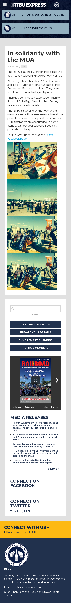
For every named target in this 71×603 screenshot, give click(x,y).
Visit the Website (37, 14)
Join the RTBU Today (35, 324)
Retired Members (35, 347)
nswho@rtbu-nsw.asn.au (27, 587)
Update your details (35, 332)
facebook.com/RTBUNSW (23, 532)
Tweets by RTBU (20, 511)
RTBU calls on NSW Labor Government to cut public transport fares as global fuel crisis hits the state (35, 453)
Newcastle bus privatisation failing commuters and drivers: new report (32, 461)
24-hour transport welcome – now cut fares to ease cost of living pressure (34, 445)
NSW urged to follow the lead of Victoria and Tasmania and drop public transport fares (35, 437)
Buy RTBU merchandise (35, 340)
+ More (53, 469)
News (24, 66)
